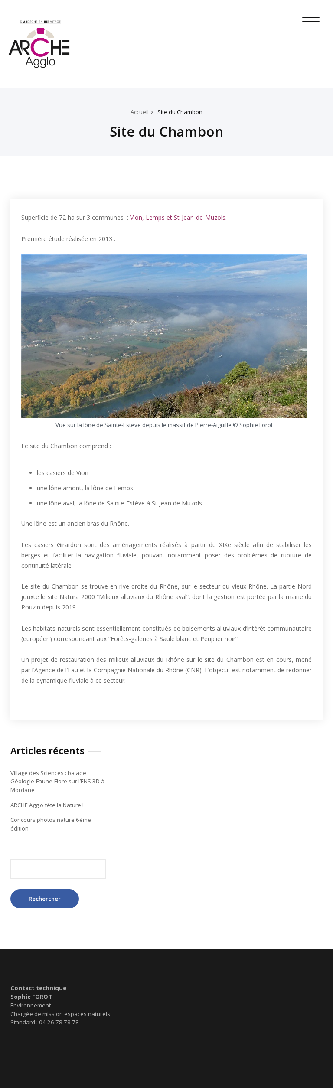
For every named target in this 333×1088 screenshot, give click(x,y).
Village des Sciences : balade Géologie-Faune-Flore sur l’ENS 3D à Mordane (57, 781)
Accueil (140, 112)
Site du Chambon (179, 112)
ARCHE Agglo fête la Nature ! (47, 805)
